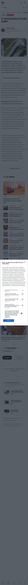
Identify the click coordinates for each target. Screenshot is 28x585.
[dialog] (14, 292)
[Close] (24, 262)
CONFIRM (8, 320)
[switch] (22, 294)
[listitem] (14, 290)
